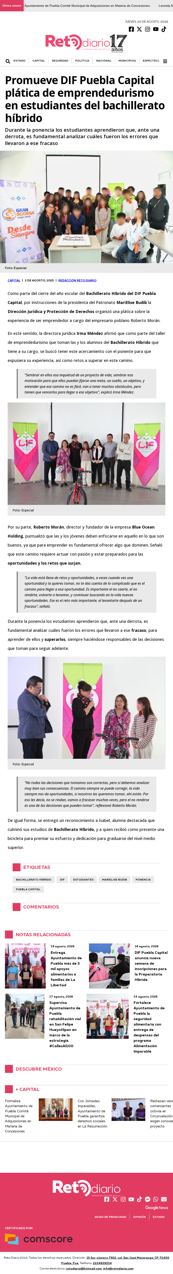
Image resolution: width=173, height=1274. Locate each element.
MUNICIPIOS (127, 60)
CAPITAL (38, 60)
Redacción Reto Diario (77, 280)
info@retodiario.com (118, 1268)
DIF (62, 879)
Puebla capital (28, 889)
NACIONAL (104, 60)
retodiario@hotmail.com (84, 1268)
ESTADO (19, 60)
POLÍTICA (82, 60)
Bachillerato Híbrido (33, 879)
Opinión (139, 1217)
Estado (159, 1217)
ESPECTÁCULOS (154, 60)
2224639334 (102, 1263)
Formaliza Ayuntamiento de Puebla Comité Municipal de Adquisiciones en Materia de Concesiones (80, 5)
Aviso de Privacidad (110, 1217)
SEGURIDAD (60, 60)
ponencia (143, 879)
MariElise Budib (114, 879)
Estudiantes (83, 879)
